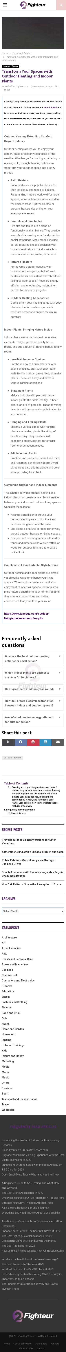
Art (3, 942)
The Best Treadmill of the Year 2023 (23, 1264)
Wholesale (8, 1109)
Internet (6, 1039)
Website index (26, 1348)
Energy (6, 996)
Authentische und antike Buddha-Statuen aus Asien (33, 851)
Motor (5, 1072)
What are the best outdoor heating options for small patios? (33, 659)
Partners (55, 1343)
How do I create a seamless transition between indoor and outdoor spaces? (33, 703)
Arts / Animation (11, 948)
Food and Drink (11, 1013)
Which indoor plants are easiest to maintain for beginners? (33, 675)
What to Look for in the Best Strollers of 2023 (28, 1269)
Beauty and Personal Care (17, 959)
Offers (6, 1082)
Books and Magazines (15, 964)
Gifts (5, 1018)
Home (7, 1343)
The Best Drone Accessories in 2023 (22, 1192)
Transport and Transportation (19, 1099)
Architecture (9, 937)
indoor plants (50, 107)
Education (8, 991)
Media (5, 1066)
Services (7, 1088)
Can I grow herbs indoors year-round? (33, 689)
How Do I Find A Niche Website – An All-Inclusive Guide (33, 1250)
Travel (5, 1104)
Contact (40, 1348)
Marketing (8, 1061)
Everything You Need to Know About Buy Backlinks (31, 1212)
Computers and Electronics (18, 980)
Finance (6, 1007)
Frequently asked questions (20, 809)
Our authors (41, 1343)
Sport (5, 1093)
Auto (4, 953)
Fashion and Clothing (14, 1002)
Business (7, 969)
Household (8, 1034)
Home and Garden (10, 66)
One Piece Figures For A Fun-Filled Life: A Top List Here (33, 1197)
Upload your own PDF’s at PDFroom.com (25, 1150)
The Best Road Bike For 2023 (18, 1245)
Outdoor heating (12, 758)
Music (5, 1077)
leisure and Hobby (13, 1055)
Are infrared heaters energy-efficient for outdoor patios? (33, 720)
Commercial (9, 975)
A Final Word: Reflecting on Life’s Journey (25, 1207)
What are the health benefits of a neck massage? (30, 1259)
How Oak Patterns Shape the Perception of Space (31, 884)
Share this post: (19, 813)
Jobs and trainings (13, 1045)
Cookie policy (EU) (22, 1343)
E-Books (7, 986)
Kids (4, 1050)
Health (6, 1023)
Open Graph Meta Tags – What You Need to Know (30, 1174)
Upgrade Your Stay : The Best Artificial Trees (27, 1202)
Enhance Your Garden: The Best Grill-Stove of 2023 (31, 1231)
